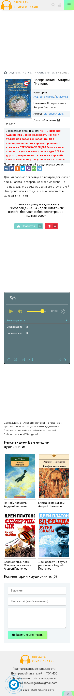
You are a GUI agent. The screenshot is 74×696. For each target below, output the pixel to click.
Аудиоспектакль (44, 96)
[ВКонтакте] (6, 168)
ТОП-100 (51, 673)
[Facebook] (11, 168)
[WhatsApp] (34, 168)
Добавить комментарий (27, 635)
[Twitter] (23, 168)
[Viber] (28, 168)
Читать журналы (45, 678)
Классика (62, 96)
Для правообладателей (26, 673)
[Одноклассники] (17, 168)
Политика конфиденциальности (34, 669)
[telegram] (39, 168)
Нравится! (31, 226)
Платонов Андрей (53, 113)
